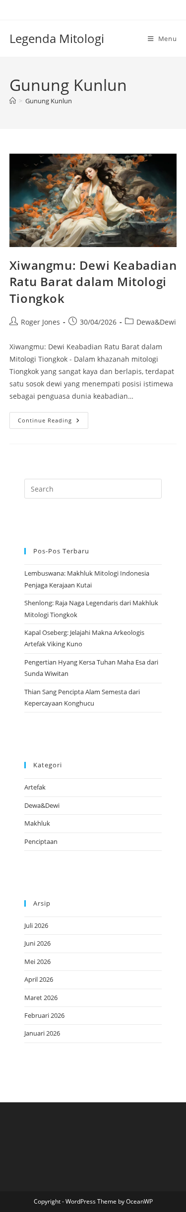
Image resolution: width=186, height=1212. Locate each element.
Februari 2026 (44, 1015)
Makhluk (37, 823)
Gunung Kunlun (48, 100)
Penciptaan (41, 841)
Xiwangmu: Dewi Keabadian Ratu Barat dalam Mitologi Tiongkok (93, 281)
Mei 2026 (37, 961)
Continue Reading (53, 422)
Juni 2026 (37, 943)
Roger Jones (40, 322)
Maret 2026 (41, 997)
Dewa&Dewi (156, 322)
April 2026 (38, 979)
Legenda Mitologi (56, 38)
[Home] (12, 100)
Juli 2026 (36, 925)
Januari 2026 (42, 1033)
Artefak (35, 787)
